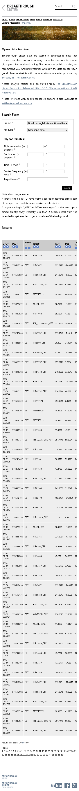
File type (9, 130)
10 (19, 751)
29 (75, 751)
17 (40, 751)
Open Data (25, 23)
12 (25, 751)
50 (62, 754)
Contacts (47, 20)
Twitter (74, 785)
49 (59, 754)
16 (37, 751)
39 (29, 754)
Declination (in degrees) (11, 156)
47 (53, 754)
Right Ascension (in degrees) (14, 148)
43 (41, 754)
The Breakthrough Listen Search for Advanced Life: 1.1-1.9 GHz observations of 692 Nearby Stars (39, 88)
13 (28, 751)
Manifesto (57, 20)
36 (20, 754)
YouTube (56, 785)
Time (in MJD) (11, 165)
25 (63, 751)
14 (31, 751)
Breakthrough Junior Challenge (10, 785)
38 (26, 754)
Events (39, 20)
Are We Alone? (22, 20)
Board (12, 20)
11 (22, 751)
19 (46, 751)
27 (69, 751)
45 (47, 754)
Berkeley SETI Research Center (18, 77)
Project (8, 123)
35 (18, 754)
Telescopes (15, 23)
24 (61, 751)
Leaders (5, 23)
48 (56, 754)
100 (26, 743)
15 (34, 751)
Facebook (67, 785)
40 (32, 754)
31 (6, 754)
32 (9, 754)
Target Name (11, 179)
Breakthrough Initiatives (3, 8)
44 (44, 754)
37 (23, 754)
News (32, 20)
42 (38, 754)
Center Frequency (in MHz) (15, 173)
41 (35, 754)
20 (20, 743)
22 (55, 751)
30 (3, 754)
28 (72, 751)
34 (15, 754)
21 (52, 751)
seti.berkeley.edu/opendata (17, 103)
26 (66, 751)
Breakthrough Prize (10, 777)
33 (12, 754)
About (5, 20)
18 (43, 751)
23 (58, 751)
